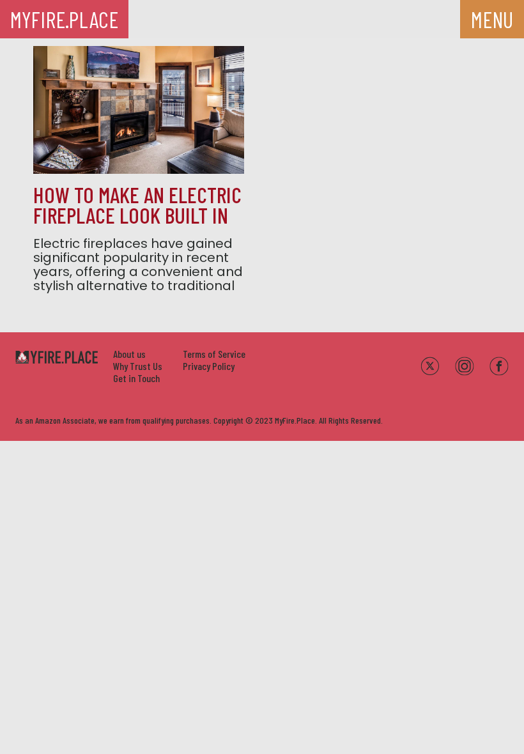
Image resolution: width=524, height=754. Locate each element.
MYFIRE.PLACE (64, 19)
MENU (492, 19)
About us (129, 354)
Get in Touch (136, 378)
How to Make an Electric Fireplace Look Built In (137, 204)
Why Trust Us (137, 366)
